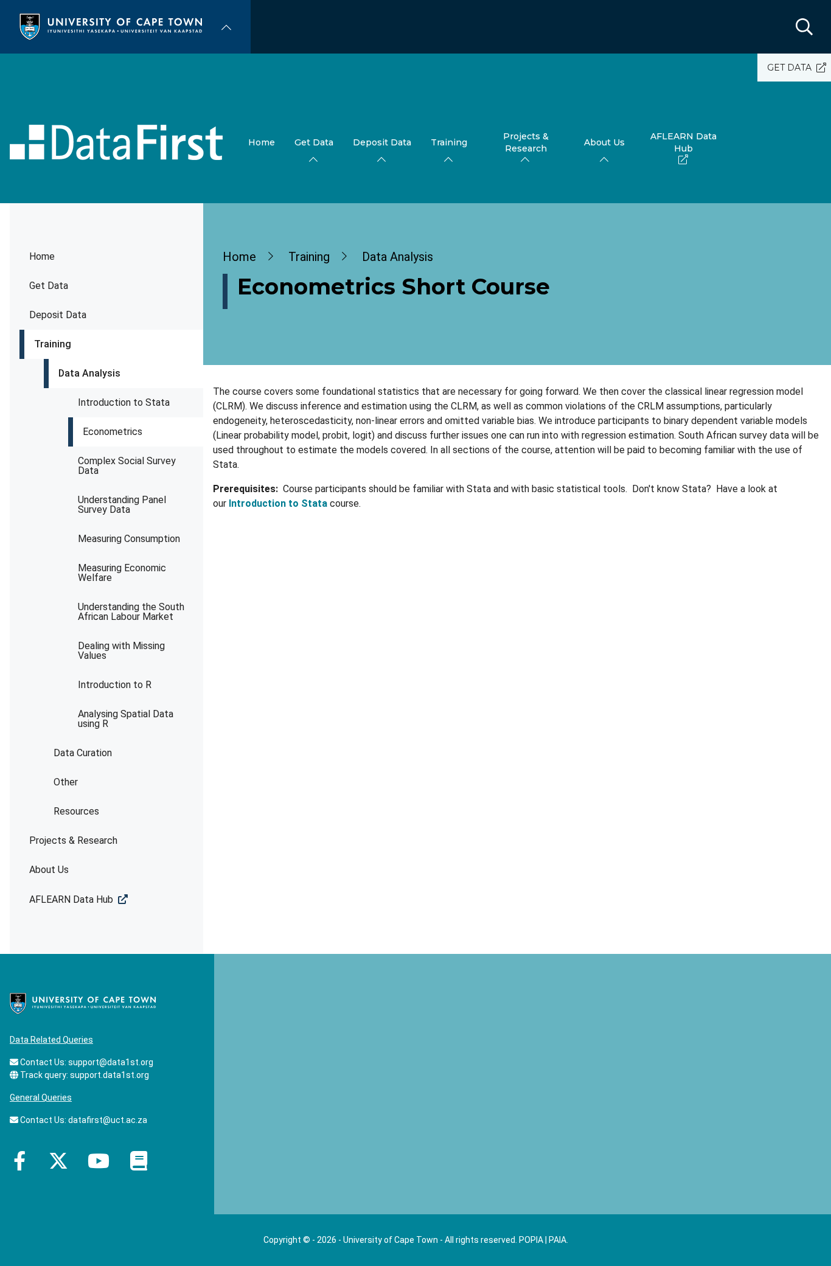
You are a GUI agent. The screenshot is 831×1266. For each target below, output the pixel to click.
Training (52, 344)
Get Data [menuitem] (313, 142)
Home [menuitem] (261, 142)
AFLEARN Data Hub (71, 899)
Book (138, 1160)
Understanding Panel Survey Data (122, 504)
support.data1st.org (109, 1075)
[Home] (110, 26)
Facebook (19, 1160)
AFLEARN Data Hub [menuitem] (683, 142)
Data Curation (83, 753)
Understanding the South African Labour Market (131, 611)
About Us (49, 869)
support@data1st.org (110, 1062)
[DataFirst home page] (116, 142)
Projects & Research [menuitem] (526, 142)
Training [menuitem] (449, 142)
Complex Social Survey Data (127, 465)
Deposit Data (57, 315)
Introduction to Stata (124, 402)
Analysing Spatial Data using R (125, 718)
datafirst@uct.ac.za (107, 1120)
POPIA (531, 1240)
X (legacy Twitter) (58, 1160)
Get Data (48, 285)
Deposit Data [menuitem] (382, 142)
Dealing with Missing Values (121, 650)
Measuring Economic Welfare (122, 572)
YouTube (99, 1160)
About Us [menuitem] (604, 142)
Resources (76, 811)
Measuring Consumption (129, 538)
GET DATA (789, 67)
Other (66, 782)
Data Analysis (89, 373)
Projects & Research (73, 840)
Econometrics (112, 431)
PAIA (557, 1240)
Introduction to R (114, 684)
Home (42, 256)
